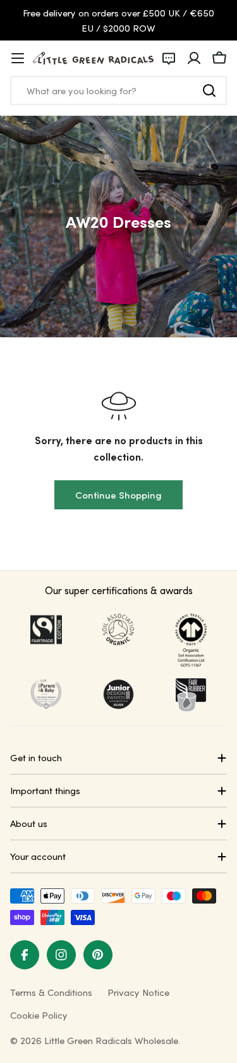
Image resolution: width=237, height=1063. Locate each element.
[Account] (194, 58)
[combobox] (118, 90)
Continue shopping (118, 494)
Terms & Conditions (51, 992)
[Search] (209, 90)
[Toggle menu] (17, 58)
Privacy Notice (138, 992)
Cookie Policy (39, 1015)
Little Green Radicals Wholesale (111, 1040)
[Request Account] (168, 58)
